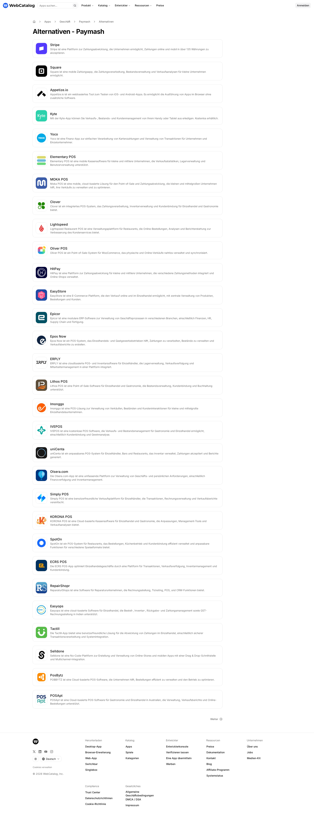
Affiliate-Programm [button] (217, 769)
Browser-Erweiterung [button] (98, 752)
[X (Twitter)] (34, 751)
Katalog (103, 5)
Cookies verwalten (42, 767)
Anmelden (303, 5)
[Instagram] (51, 751)
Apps (47, 21)
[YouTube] (45, 751)
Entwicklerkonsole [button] (177, 746)
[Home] (34, 21)
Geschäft (65, 21)
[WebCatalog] (36, 741)
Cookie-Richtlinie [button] (95, 803)
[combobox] (50, 759)
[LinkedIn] (40, 751)
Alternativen (106, 21)
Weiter (214, 719)
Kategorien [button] (132, 758)
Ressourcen (142, 5)
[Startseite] (19, 5)
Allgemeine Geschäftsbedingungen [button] (140, 794)
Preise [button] (210, 746)
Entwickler (121, 5)
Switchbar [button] (91, 763)
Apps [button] (129, 746)
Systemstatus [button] (214, 775)
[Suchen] (74, 5)
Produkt (86, 5)
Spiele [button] (129, 752)
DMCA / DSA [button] (133, 799)
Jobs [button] (250, 752)
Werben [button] (170, 763)
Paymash (84, 21)
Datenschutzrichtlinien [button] (98, 798)
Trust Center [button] (92, 792)
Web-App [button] (91, 758)
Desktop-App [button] (93, 746)
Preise (160, 5)
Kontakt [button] (211, 758)
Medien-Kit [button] (254, 758)
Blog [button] (209, 763)
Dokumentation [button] (215, 752)
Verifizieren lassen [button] (177, 752)
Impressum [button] (132, 805)
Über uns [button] (252, 746)
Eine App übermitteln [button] (179, 758)
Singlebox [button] (91, 769)
